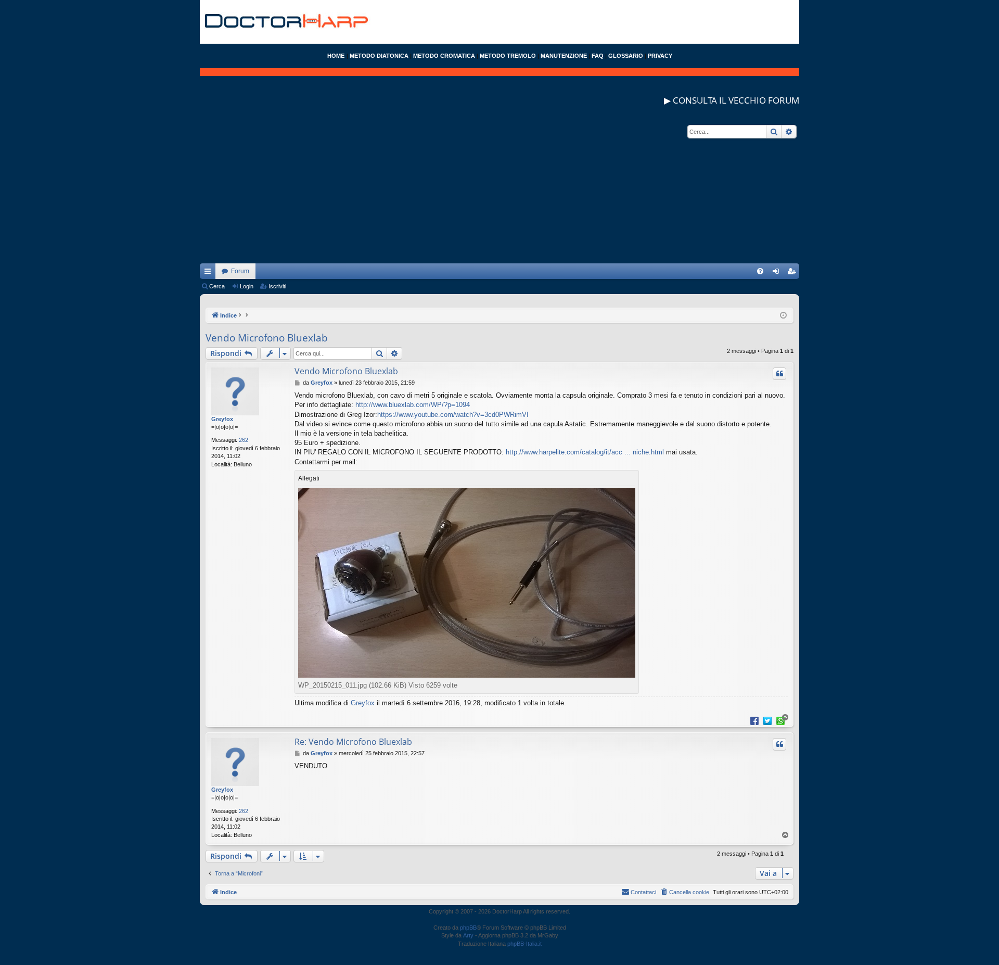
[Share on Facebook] (754, 720)
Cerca (217, 286)
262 (243, 440)
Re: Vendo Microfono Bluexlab (353, 742)
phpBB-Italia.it (524, 944)
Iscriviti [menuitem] (793, 273)
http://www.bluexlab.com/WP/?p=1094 (412, 405)
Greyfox (222, 419)
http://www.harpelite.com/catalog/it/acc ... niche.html (585, 452)
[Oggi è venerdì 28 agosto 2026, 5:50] (783, 316)
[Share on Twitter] (767, 720)
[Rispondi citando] (779, 373)
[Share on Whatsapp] (780, 720)
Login (246, 286)
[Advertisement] (499, 190)
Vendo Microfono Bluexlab (267, 338)
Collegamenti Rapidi (209, 273)
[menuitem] (760, 271)
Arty (468, 935)
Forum (240, 271)
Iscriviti (277, 286)
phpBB (468, 927)
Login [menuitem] (778, 273)
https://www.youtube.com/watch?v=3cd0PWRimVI (453, 414)
